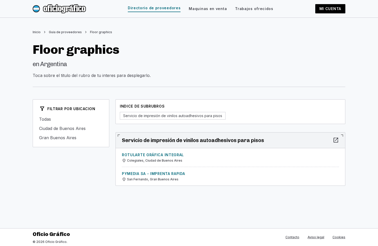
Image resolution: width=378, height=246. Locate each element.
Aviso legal (316, 237)
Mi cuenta (330, 8)
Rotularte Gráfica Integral (153, 155)
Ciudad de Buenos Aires (71, 128)
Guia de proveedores (65, 32)
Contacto (292, 237)
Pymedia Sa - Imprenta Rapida (153, 173)
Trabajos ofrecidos (254, 8)
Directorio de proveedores (154, 8)
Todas (71, 119)
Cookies (338, 237)
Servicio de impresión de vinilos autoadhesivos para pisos (172, 115)
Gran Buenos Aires (71, 137)
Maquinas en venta (208, 8)
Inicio (37, 32)
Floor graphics (101, 32)
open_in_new (336, 140)
